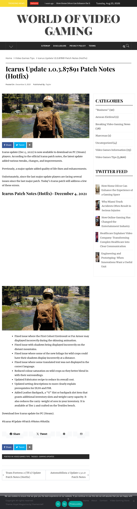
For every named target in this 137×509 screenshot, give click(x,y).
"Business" (102, 109)
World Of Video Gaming (68, 24)
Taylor (48, 84)
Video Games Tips (22, 456)
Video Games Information (111, 149)
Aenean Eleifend (105, 117)
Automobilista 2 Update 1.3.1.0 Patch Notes (68, 475)
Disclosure (59, 46)
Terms (92, 46)
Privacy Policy (78, 46)
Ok (58, 504)
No (64, 504)
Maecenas (101, 135)
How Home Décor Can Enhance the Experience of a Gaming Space (71, 3)
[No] (133, 503)
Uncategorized (104, 142)
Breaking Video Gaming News (113, 124)
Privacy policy (75, 504)
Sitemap (45, 46)
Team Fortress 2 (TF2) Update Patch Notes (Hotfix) (23, 475)
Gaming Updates (46, 456)
